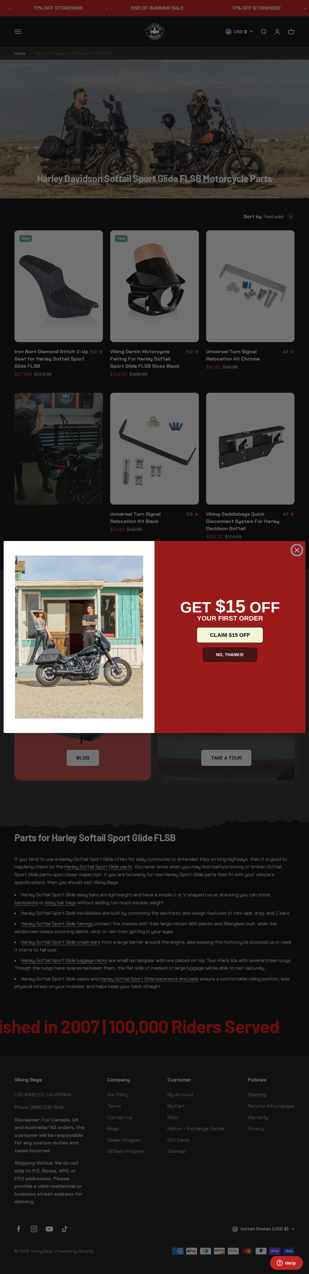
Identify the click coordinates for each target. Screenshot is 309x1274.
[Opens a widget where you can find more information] (286, 1263)
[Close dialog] (296, 550)
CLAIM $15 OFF (230, 635)
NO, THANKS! (230, 654)
